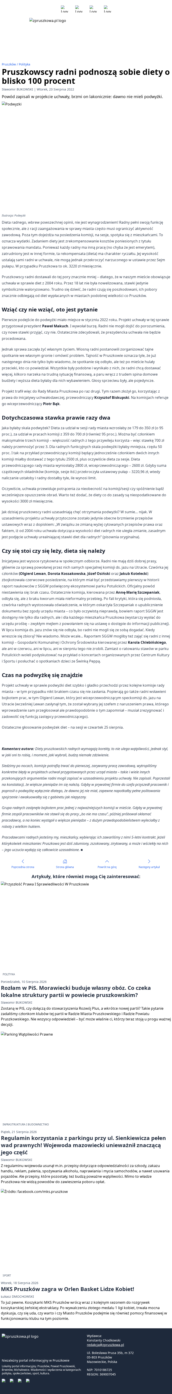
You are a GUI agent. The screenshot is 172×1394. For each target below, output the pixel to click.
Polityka (24, 64)
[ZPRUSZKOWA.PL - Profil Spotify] (107, 9)
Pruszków (9, 64)
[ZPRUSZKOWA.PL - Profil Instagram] (79, 9)
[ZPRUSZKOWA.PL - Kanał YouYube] (93, 9)
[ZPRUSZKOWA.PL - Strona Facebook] (64, 9)
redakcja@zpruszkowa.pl (105, 1345)
